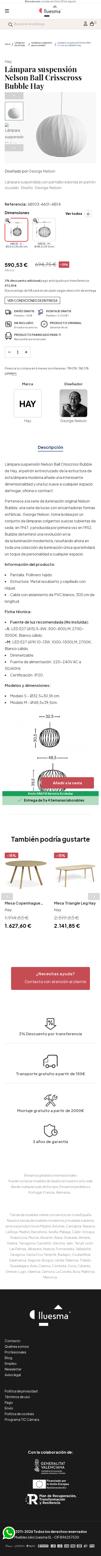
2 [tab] (52, 938)
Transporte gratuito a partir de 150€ (50, 1073)
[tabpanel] (25, 892)
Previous (14, 95)
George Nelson (42, 171)
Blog (8, 1358)
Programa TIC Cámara (22, 1419)
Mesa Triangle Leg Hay (75, 903)
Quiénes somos (17, 1346)
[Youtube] (72, 1432)
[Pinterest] (40, 1432)
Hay (8, 61)
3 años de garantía (50, 1141)
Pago (9, 1402)
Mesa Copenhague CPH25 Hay (22, 903)
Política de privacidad (21, 1391)
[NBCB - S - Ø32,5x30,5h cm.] (16, 230)
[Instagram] (61, 1432)
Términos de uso (17, 1397)
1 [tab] (48, 938)
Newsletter (13, 1369)
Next (14, 147)
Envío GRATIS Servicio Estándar (50, 793)
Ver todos (74, 213)
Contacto (12, 1341)
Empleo (11, 1363)
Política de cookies (19, 1414)
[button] (50, 978)
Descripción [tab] (50, 447)
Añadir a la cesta (67, 782)
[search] (10, 24)
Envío (9, 1408)
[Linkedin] (51, 1432)
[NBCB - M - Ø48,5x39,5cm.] (44, 230)
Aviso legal (13, 1375)
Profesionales (15, 1352)
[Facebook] (29, 1432)
